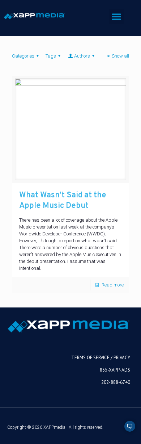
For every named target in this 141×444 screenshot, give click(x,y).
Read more (113, 285)
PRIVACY (122, 358)
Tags (51, 56)
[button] (116, 16)
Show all (120, 56)
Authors (82, 56)
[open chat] (126, 429)
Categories (23, 56)
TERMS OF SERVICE (90, 358)
